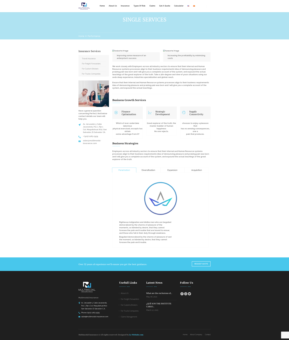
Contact (208, 334)
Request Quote (201, 264)
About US (124, 293)
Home (102, 6)
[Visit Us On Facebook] (182, 294)
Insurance (125, 6)
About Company (196, 334)
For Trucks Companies (91, 74)
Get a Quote (164, 6)
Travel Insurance (89, 59)
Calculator (178, 6)
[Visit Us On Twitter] (189, 294)
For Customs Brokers (129, 305)
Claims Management (129, 316)
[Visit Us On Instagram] (186, 294)
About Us (113, 6)
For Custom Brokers (90, 69)
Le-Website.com (136, 334)
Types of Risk (139, 6)
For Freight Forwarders (91, 64)
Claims (152, 6)
